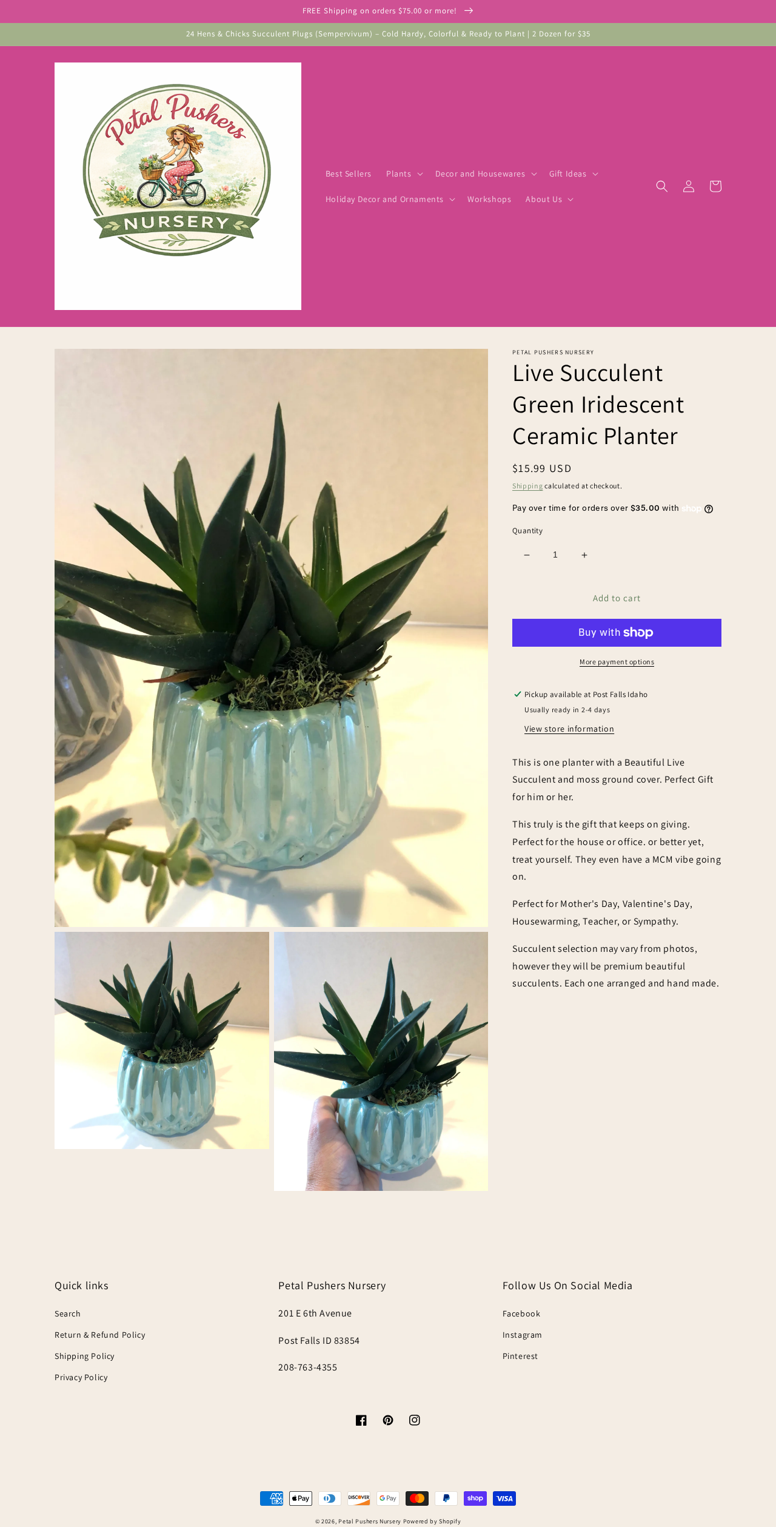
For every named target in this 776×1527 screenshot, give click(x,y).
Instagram (523, 1334)
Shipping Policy (85, 1355)
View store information (569, 728)
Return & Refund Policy (100, 1334)
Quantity (527, 531)
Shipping (527, 485)
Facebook (522, 1313)
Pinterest (520, 1355)
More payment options (617, 661)
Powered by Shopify (432, 1521)
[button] (403, 173)
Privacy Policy (81, 1377)
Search (68, 1313)
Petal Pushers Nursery (369, 1521)
